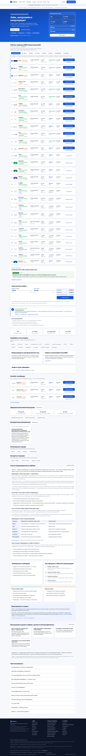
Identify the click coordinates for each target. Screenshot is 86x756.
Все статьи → (72, 624)
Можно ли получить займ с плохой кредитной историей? (24, 695)
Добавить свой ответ (17, 279)
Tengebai (20, 125)
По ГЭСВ (31, 53)
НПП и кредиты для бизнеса (68, 724)
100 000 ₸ (13, 347)
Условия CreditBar (68, 184)
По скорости (66, 53)
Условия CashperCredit (68, 84)
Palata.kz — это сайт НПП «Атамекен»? (20, 711)
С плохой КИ (46, 344)
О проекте (64, 723)
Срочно (26, 344)
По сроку (50, 53)
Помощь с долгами (16, 370)
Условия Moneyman (69, 162)
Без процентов (35, 731)
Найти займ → (62, 35)
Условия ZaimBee (69, 69)
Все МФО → (23, 46)
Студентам (20, 347)
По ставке (37, 53)
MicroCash (21, 197)
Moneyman (21, 161)
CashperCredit (21, 81)
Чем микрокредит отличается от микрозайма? (22, 667)
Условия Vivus (69, 98)
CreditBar (20, 183)
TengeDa (20, 103)
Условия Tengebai (68, 128)
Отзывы (32, 370)
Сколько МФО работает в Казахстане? (20, 691)
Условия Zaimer (69, 155)
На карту (34, 1)
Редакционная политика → (33, 314)
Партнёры (30, 752)
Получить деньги (69, 59)
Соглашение (49, 752)
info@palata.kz (45, 750)
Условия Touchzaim (69, 229)
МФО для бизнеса (50, 736)
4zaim (19, 189)
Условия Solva (69, 170)
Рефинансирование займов (52, 731)
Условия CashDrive (68, 249)
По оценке (24, 53)
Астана (18, 451)
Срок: (51, 29)
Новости (64, 734)
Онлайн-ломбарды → (15, 402)
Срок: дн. (36, 288)
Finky (19, 60)
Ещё (48, 1)
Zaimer (20, 154)
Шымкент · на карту (36, 460)
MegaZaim (20, 75)
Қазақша (63, 1)
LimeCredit (21, 148)
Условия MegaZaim (68, 77)
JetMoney (20, 254)
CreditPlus (20, 117)
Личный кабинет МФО (51, 723)
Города (44, 1)
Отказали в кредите (20, 615)
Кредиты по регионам (30, 417)
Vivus (19, 95)
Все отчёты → (39, 407)
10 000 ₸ (65, 344)
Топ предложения (16, 53)
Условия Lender (69, 222)
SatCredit (20, 213)
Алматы (13, 451)
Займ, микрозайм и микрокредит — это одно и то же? (23, 679)
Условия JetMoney (68, 255)
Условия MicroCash (69, 199)
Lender (20, 220)
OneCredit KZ (21, 88)
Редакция (64, 728)
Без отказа (39, 1)
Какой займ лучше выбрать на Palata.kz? (20, 671)
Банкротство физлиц (25, 370)
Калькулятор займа (45, 347)
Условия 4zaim (69, 191)
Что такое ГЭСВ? (15, 703)
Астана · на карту (25, 460)
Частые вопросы (24, 752)
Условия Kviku (68, 135)
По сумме (44, 53)
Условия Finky (68, 62)
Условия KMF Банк (68, 261)
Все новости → (35, 422)
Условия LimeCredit (69, 150)
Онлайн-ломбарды (51, 734)
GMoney (20, 176)
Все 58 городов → (33, 451)
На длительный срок (56, 344)
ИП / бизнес (35, 347)
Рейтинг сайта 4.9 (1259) (51, 754)
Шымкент (25, 451)
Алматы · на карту (15, 460)
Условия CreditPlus (68, 120)
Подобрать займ (71, 1)
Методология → (24, 314)
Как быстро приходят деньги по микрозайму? (21, 699)
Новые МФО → (48, 360)
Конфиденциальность (41, 752)
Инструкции (64, 732)
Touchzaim (21, 228)
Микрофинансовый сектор (17, 417)
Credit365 (20, 140)
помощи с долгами (63, 614)
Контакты (35, 752)
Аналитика (64, 731)
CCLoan (20, 241)
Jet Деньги (21, 205)
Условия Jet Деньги (69, 207)
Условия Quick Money (69, 113)
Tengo (19, 235)
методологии (31, 618)
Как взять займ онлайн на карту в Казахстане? (22, 683)
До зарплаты (34, 732)
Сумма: (51, 26)
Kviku (19, 132)
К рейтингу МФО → (71, 465)
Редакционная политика (15, 752)
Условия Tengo (69, 236)
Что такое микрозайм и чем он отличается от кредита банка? (25, 675)
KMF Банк (20, 261)
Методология (65, 726)
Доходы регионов (41, 417)
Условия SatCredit (68, 214)
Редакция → (17, 314)
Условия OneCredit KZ (69, 91)
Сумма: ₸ (15, 288)
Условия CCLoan (69, 242)
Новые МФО (28, 1)
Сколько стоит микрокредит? (18, 687)
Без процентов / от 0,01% (36, 344)
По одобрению (58, 53)
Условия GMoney (69, 177)
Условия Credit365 (68, 143)
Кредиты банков (15, 540)
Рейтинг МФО (22, 1)
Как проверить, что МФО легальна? (19, 707)
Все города (54, 347)
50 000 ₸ (71, 344)
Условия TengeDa (69, 106)
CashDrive (20, 248)
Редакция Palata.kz (14, 35)
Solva (19, 168)
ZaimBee (20, 66)
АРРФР (24, 413)
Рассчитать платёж (25, 29)
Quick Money (21, 110)
